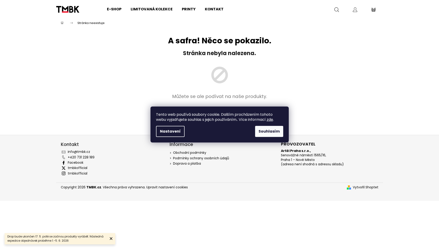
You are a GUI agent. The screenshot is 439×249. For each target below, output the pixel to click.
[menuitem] (114, 9)
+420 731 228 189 (81, 157)
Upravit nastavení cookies (167, 187)
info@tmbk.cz (79, 151)
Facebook (75, 162)
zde (270, 119)
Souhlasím (269, 131)
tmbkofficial (77, 168)
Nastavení (170, 131)
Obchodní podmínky (189, 152)
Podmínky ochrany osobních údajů (201, 158)
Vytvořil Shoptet (365, 187)
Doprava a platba (187, 163)
